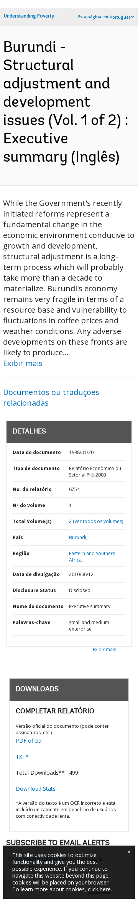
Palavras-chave (32, 622)
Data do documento (37, 452)
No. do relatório (32, 489)
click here (99, 889)
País (18, 537)
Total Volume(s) (32, 521)
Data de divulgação (36, 574)
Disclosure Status (34, 590)
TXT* (22, 756)
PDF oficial (29, 740)
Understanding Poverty (29, 16)
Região (21, 553)
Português (120, 17)
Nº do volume (29, 505)
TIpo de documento (36, 468)
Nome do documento (38, 606)
